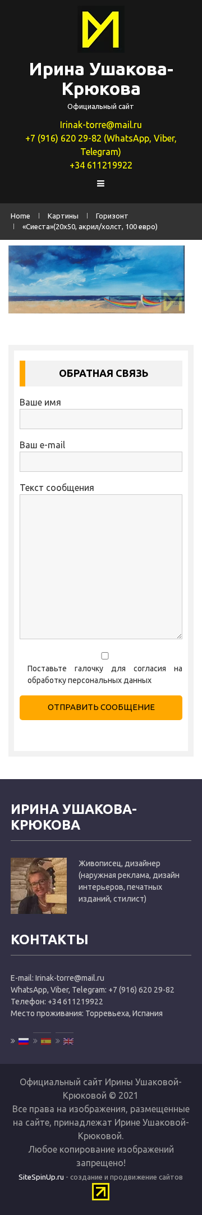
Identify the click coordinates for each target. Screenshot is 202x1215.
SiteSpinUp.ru (41, 1177)
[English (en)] (65, 1040)
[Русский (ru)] (20, 1040)
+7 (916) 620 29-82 (141, 989)
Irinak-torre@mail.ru (101, 125)
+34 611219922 (101, 165)
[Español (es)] (42, 1040)
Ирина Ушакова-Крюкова (101, 78)
